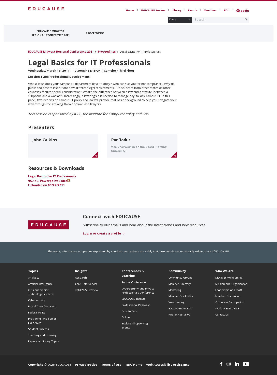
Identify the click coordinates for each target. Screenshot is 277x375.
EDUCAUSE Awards (180, 309)
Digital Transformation (42, 307)
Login (244, 11)
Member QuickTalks (181, 296)
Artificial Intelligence (40, 284)
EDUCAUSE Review (153, 11)
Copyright (35, 365)
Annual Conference (134, 282)
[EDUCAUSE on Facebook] (221, 364)
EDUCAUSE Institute (134, 299)
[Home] (46, 9)
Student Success (38, 329)
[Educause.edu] (48, 225)
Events (192, 11)
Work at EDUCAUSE (227, 309)
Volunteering (176, 302)
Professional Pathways (136, 305)
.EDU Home (134, 365)
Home (130, 11)
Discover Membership (229, 278)
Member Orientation (227, 296)
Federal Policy (36, 313)
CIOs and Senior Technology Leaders (40, 292)
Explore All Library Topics (43, 341)
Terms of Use (111, 365)
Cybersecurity (36, 300)
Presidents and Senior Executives (42, 321)
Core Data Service (86, 284)
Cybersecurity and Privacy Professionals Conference (138, 291)
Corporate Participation (229, 302)
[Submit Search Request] (246, 19)
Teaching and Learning (42, 335)
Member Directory (180, 284)
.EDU (226, 11)
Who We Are (224, 271)
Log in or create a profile (102, 234)
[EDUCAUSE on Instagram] (229, 364)
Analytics (33, 278)
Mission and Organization (231, 284)
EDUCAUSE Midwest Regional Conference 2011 (50, 33)
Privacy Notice (86, 365)
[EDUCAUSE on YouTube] (246, 364)
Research (81, 278)
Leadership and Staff (228, 290)
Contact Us (222, 315)
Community (177, 271)
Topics (33, 271)
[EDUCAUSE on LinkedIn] (237, 364)
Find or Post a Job (179, 315)
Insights (81, 271)
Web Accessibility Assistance (167, 365)
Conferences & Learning (133, 274)
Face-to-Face (129, 311)
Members (210, 11)
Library (176, 11)
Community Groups (180, 278)
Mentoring (175, 290)
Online (126, 317)
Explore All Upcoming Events (135, 326)
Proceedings (95, 33)
